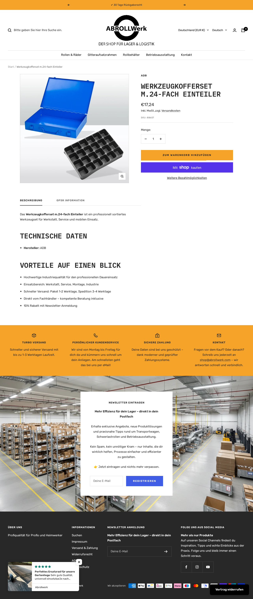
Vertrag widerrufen (229, 589)
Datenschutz (80, 567)
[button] (79, 562)
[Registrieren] (166, 551)
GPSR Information (71, 200)
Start (11, 66)
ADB (144, 75)
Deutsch (217, 30)
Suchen (77, 535)
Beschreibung (31, 200)
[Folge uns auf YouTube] (208, 567)
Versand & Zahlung (85, 548)
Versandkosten (170, 110)
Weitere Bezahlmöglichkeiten (187, 178)
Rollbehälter (131, 55)
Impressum (79, 541)
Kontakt (186, 55)
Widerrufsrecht (82, 554)
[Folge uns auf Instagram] (197, 567)
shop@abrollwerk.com (215, 360)
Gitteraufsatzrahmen (102, 55)
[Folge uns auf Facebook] (186, 567)
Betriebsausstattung (160, 55)
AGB (75, 560)
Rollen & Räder (71, 55)
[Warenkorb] (243, 30)
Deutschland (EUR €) (191, 30)
